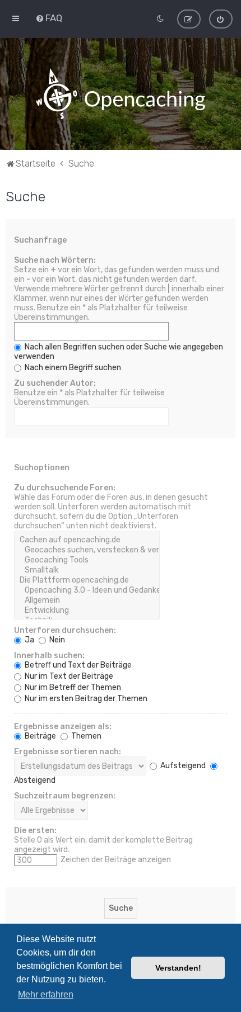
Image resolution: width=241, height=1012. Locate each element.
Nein (56, 640)
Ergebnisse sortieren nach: (67, 751)
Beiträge (39, 736)
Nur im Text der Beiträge (68, 676)
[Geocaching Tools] (86, 560)
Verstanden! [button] (178, 967)
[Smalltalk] (86, 570)
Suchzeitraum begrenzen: (64, 796)
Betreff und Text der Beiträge (77, 665)
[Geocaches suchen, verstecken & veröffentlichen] (86, 550)
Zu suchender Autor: (55, 383)
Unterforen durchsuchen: (65, 630)
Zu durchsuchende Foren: (64, 488)
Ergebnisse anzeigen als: (63, 726)
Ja (28, 640)
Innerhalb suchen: (49, 655)
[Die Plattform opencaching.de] (86, 580)
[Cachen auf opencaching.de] (86, 540)
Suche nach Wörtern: (55, 260)
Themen (85, 736)
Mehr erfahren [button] (45, 994)
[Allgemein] (86, 600)
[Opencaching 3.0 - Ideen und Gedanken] (86, 590)
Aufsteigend (182, 765)
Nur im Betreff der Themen (72, 687)
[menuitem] (49, 18)
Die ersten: (35, 830)
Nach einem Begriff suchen (72, 367)
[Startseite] (120, 94)
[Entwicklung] (86, 611)
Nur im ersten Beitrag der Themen (85, 698)
